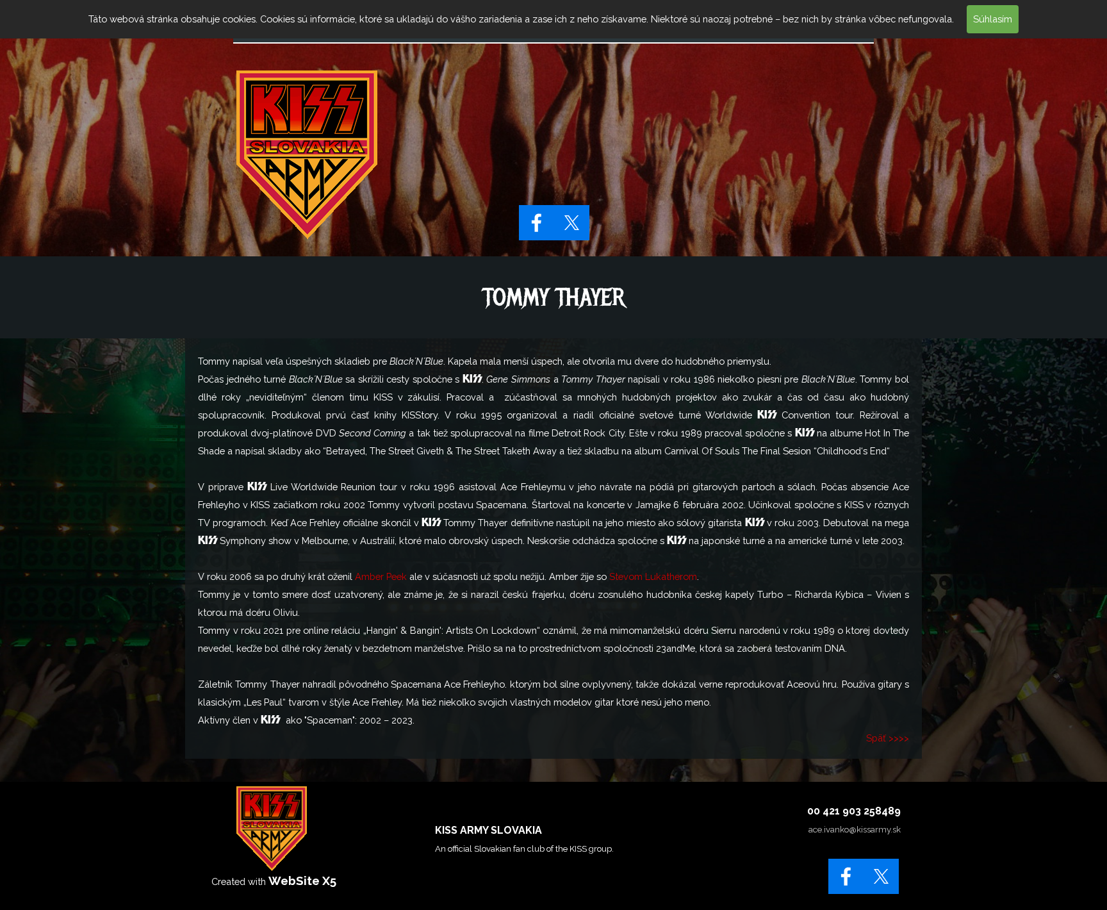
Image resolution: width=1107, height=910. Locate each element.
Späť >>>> (887, 737)
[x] (571, 222)
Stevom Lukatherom (653, 576)
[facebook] (536, 222)
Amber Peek (381, 576)
